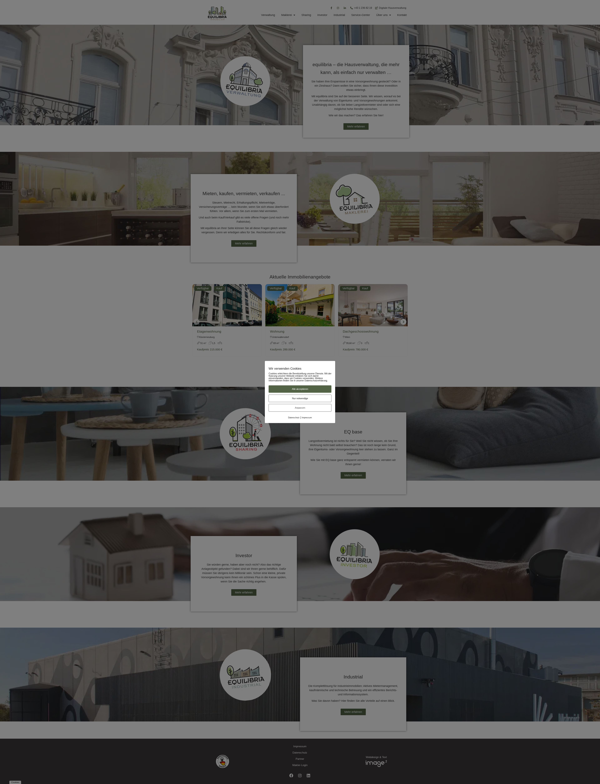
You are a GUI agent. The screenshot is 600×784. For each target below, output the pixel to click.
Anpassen (300, 407)
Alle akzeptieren (300, 389)
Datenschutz (294, 417)
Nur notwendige (300, 398)
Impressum (307, 417)
